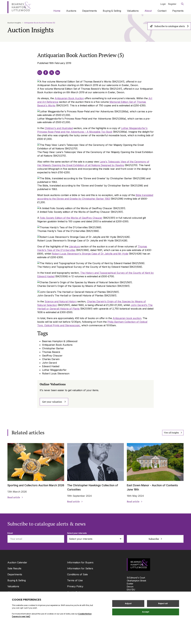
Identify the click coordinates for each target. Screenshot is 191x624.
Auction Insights (14, 23)
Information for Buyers (80, 562)
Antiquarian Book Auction (69, 98)
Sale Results (14, 568)
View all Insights (171, 432)
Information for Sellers (80, 568)
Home (56, 10)
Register (172, 4)
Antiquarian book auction (127, 318)
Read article (13, 497)
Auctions (71, 10)
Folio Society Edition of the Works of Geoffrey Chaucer (71, 217)
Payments (178, 10)
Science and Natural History (61, 301)
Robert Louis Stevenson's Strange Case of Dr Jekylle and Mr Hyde (90, 253)
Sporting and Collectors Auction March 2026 (35, 485)
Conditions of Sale (77, 574)
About (148, 10)
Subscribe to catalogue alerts (169, 26)
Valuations (133, 10)
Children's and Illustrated (59, 128)
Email (10, 533)
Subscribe (154, 538)
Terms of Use (75, 580)
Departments (89, 10)
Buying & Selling (112, 10)
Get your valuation (52, 401)
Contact (162, 10)
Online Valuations (53, 384)
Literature (74, 246)
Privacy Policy (75, 586)
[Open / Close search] (181, 3)
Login (163, 4)
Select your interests (77, 533)
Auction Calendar (17, 562)
